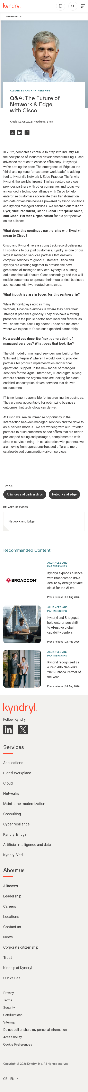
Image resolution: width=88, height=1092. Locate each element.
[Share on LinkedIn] (19, 132)
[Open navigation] (83, 6)
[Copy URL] (27, 132)
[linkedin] (8, 729)
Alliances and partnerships (30, 90)
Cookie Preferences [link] (17, 1044)
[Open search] (72, 6)
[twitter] (23, 729)
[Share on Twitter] (12, 132)
